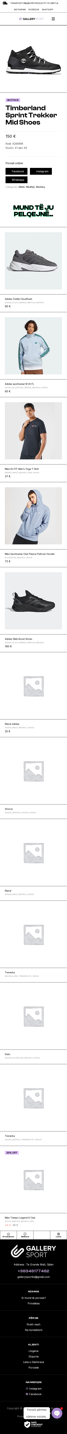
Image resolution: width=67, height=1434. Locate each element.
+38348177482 (33, 1271)
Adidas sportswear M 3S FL (19, 384)
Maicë (15, 473)
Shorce (9, 809)
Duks (7, 1054)
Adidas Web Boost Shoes (18, 639)
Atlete (22, 186)
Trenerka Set (25, 976)
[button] (53, 19)
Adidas (8, 303)
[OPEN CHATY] (57, 1413)
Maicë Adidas (12, 724)
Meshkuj (40, 186)
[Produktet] (8, 1234)
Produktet (8, 1236)
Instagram (42, 171)
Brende (23, 303)
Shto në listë (63, 231)
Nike (30, 473)
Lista (58, 1236)
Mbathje (30, 186)
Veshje (44, 388)
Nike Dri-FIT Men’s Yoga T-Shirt (22, 469)
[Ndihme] (25, 1234)
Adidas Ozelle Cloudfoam (18, 299)
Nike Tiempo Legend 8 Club (20, 1217)
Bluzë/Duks (17, 388)
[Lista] (58, 1234)
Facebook (18, 171)
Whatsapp (18, 179)
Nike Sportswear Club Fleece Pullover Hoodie (29, 554)
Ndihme (25, 1236)
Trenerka (10, 972)
